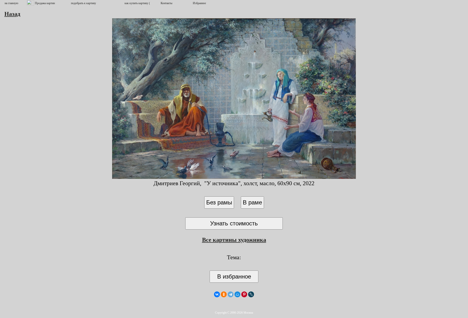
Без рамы (219, 202)
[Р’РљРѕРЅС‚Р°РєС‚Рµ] (217, 294)
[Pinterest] (244, 294)
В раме (252, 202)
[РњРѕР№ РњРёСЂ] (237, 294)
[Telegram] (231, 294)
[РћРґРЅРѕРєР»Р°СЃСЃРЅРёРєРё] (224, 294)
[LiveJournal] (251, 294)
